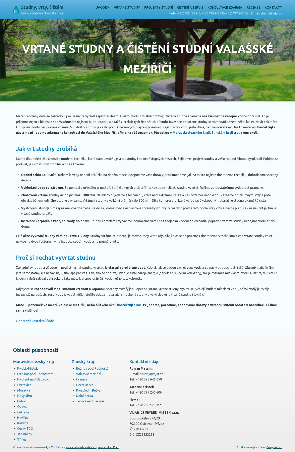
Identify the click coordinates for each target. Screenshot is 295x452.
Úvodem (103, 7)
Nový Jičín (24, 396)
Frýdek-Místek (27, 368)
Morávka (23, 390)
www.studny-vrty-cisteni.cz (81, 447)
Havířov (22, 417)
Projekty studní (158, 7)
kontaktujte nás (129, 305)
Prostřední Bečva (88, 390)
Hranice (81, 379)
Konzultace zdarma (225, 7)
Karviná (22, 423)
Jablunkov (24, 434)
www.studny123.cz (108, 447)
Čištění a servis (190, 7)
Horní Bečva (84, 385)
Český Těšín (26, 428)
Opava (22, 406)
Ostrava (23, 412)
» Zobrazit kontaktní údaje (35, 321)
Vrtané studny (127, 7)
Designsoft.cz (274, 447)
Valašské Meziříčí (88, 374)
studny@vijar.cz (271, 13)
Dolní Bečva (84, 396)
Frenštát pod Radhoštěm (35, 374)
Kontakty (273, 7)
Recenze (253, 7)
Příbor (21, 401)
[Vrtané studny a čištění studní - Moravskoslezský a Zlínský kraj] (38, 8)
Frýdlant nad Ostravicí (33, 379)
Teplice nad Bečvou (90, 401)
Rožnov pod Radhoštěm (93, 368)
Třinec (21, 439)
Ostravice (24, 385)
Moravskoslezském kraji (191, 132)
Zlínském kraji (222, 132)
